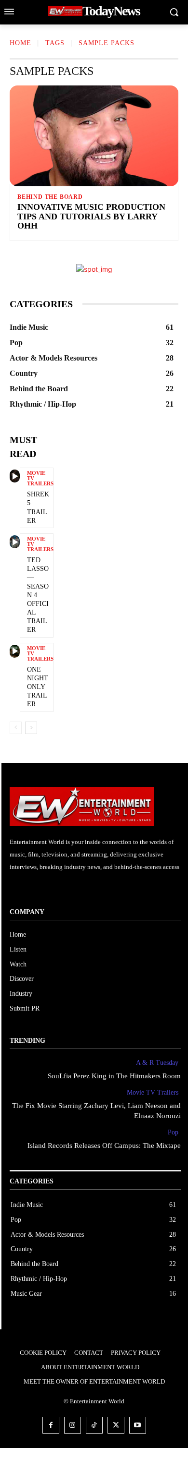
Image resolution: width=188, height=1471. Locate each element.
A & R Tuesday (157, 1062)
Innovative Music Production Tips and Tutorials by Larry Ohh (91, 216)
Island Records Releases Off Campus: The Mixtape (104, 1145)
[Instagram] (72, 1425)
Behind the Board (50, 197)
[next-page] (31, 728)
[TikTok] (94, 1425)
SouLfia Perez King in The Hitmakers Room (114, 1076)
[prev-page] (16, 728)
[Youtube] (137, 1425)
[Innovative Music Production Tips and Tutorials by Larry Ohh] (94, 135)
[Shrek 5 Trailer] (15, 476)
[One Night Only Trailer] (15, 651)
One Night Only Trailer (37, 687)
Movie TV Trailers (40, 478)
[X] (115, 1425)
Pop (173, 1132)
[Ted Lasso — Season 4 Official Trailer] (15, 541)
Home (20, 43)
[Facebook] (50, 1425)
